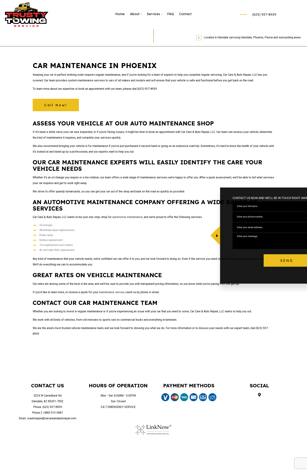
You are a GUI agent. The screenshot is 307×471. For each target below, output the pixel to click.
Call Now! (55, 105)
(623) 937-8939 (264, 14)
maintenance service (111, 292)
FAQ (170, 14)
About (135, 14)
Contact (185, 14)
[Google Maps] (259, 395)
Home (120, 14)
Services (153, 14)
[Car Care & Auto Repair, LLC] (26, 14)
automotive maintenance (127, 217)
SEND (271, 260)
